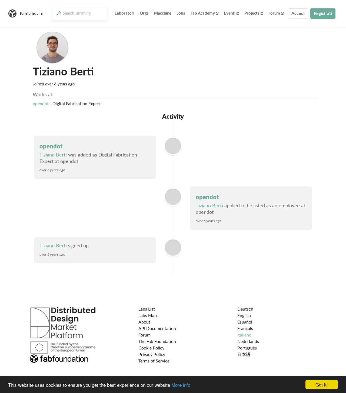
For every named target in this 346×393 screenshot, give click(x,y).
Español (244, 322)
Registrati (323, 13)
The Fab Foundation (157, 341)
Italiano (244, 335)
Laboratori (124, 13)
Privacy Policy (151, 354)
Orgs (144, 13)
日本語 (243, 354)
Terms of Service (153, 361)
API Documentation (157, 329)
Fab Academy (203, 13)
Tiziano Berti (53, 155)
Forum (274, 13)
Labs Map (147, 316)
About (144, 322)
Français (245, 329)
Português (247, 348)
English (244, 316)
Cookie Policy (151, 348)
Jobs (181, 13)
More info (180, 384)
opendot (41, 104)
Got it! (321, 384)
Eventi (229, 13)
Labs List (146, 309)
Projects (252, 13)
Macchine (162, 13)
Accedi (298, 13)
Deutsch (245, 309)
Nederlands (248, 341)
